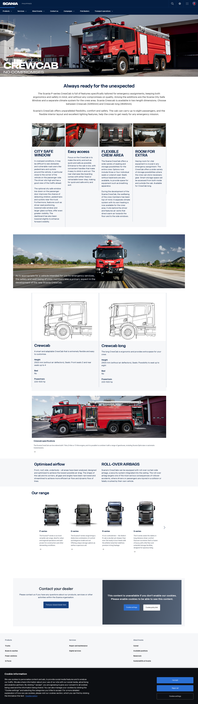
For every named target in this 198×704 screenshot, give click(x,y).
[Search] (172, 3)
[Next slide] (164, 527)
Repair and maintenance (78, 646)
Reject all (175, 688)
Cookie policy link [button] (152, 607)
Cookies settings (175, 696)
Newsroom (137, 656)
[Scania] (10, 3)
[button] (187, 3)
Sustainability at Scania (142, 661)
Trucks (7, 646)
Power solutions (11, 656)
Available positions (140, 651)
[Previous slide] (33, 527)
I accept (175, 680)
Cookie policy (31, 696)
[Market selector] (179, 3)
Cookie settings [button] (131, 607)
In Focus (8, 661)
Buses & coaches (11, 651)
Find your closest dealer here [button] (56, 605)
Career (136, 646)
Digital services (75, 651)
